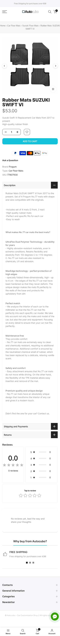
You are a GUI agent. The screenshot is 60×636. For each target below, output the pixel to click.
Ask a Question (10, 160)
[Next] (55, 66)
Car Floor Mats (13, 25)
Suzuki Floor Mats (30, 25)
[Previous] (4, 66)
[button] (41, 452)
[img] (13, 465)
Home (2, 25)
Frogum (13, 166)
